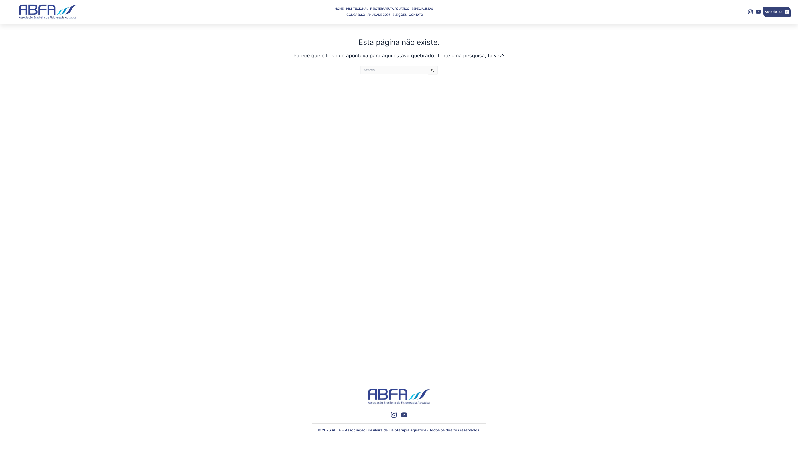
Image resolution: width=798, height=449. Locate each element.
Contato (416, 15)
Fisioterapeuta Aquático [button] (389, 9)
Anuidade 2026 (378, 15)
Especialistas (422, 9)
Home (339, 9)
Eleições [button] (399, 15)
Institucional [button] (357, 9)
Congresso (355, 15)
